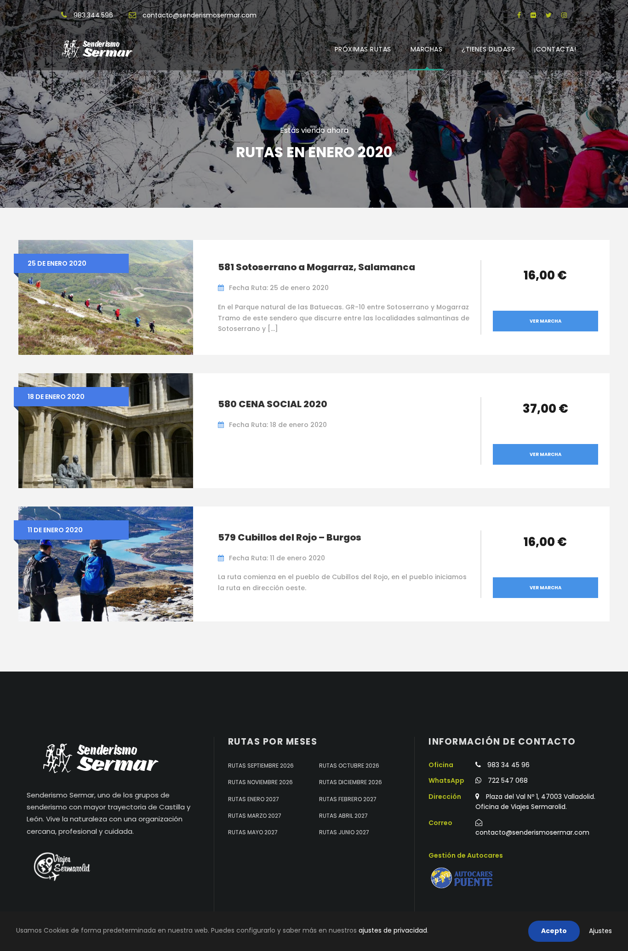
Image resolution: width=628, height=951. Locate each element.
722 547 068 (508, 780)
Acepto (554, 930)
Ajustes (600, 930)
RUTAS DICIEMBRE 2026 (350, 782)
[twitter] (549, 15)
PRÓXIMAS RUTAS (363, 49)
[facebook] (519, 15)
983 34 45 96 (508, 764)
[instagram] (564, 15)
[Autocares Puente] (462, 878)
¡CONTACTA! (555, 49)
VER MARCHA (545, 321)
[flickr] (533, 15)
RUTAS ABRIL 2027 (343, 816)
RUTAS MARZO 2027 (254, 816)
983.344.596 (93, 15)
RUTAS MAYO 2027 (253, 832)
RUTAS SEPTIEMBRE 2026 (261, 765)
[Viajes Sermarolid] (61, 866)
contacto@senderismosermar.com (200, 15)
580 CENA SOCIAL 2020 (272, 404)
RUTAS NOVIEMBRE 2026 (260, 782)
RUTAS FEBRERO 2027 (348, 799)
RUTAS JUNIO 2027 (344, 832)
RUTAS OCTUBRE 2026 (349, 765)
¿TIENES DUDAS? (488, 49)
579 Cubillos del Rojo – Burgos (289, 537)
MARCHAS (427, 49)
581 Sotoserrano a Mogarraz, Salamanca (316, 267)
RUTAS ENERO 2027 (253, 799)
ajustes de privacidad (393, 930)
